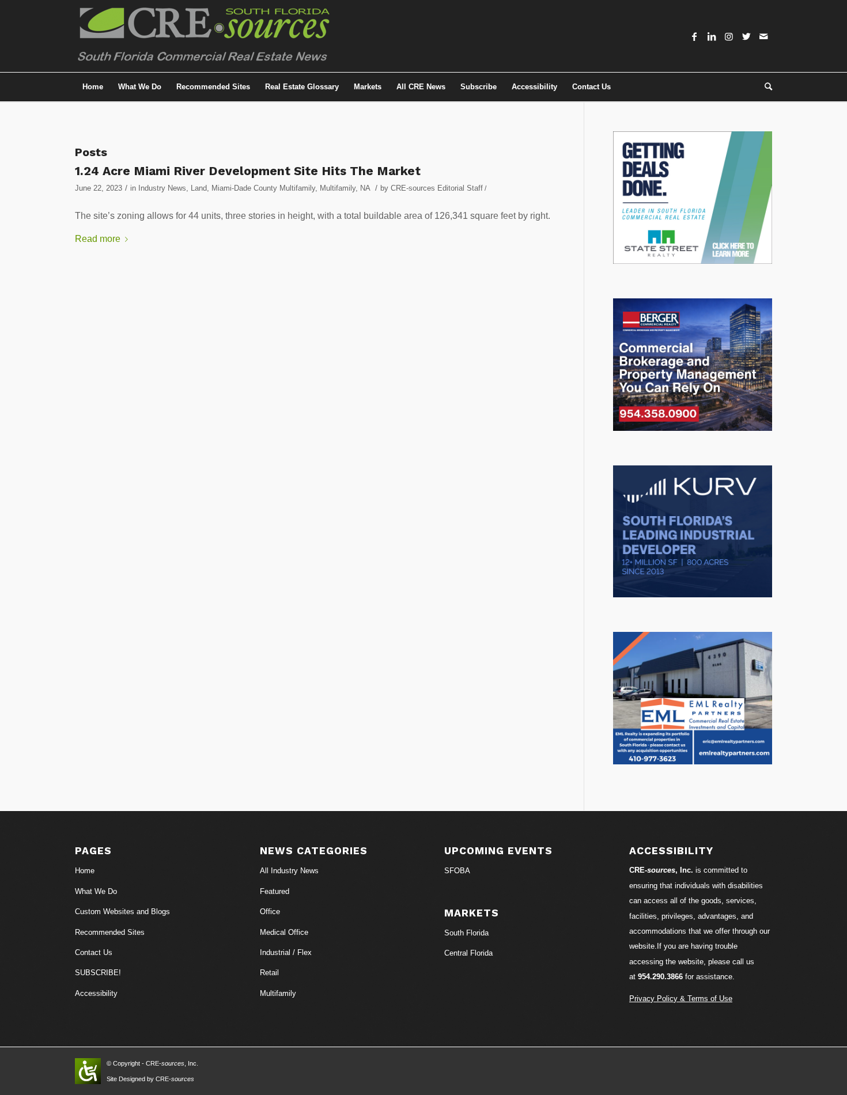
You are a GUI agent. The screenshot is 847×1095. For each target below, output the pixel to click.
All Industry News (289, 870)
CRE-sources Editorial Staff (437, 188)
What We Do (96, 891)
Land (199, 188)
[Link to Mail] (763, 36)
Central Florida (468, 953)
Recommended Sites (110, 932)
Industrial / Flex (286, 952)
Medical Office (284, 932)
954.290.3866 (660, 976)
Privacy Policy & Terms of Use (680, 998)
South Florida (466, 933)
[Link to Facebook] (694, 36)
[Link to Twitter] (746, 36)
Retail (269, 972)
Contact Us (93, 952)
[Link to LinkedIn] (711, 36)
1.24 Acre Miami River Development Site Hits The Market (248, 171)
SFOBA (457, 870)
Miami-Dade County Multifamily (263, 188)
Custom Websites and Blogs (122, 911)
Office (270, 911)
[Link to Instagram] (729, 36)
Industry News (162, 188)
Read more (97, 239)
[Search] (764, 87)
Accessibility (96, 993)
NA (365, 188)
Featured (274, 891)
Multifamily (338, 188)
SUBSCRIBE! (98, 972)
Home (84, 870)
